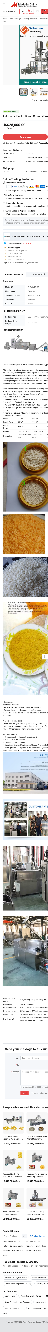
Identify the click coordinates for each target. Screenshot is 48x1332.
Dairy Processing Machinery (16, 1277)
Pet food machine (33, 1241)
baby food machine (33, 1250)
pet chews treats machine (13, 1250)
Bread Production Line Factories (17, 1302)
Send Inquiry (25, 137)
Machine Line (10, 1296)
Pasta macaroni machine (36, 1246)
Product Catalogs (38, 1236)
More (5, 1313)
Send (24, 1093)
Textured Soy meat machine (13, 1246)
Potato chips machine (11, 1241)
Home (5, 19)
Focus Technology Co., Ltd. (32, 1322)
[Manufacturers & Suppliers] (24, 4)
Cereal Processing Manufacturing (18, 1283)
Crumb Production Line (14, 1308)
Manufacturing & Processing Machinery (23, 19)
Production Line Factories (30, 1296)
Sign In (6, 262)
